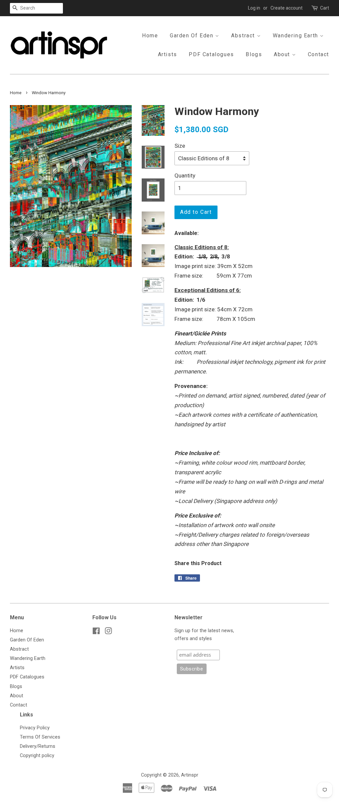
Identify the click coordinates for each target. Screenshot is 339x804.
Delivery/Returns (37, 746)
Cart (324, 8)
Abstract (244, 35)
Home (150, 35)
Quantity (184, 175)
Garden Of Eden (192, 35)
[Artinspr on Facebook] (96, 632)
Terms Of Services (40, 737)
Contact (318, 54)
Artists (167, 54)
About (283, 54)
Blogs (254, 54)
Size (179, 145)
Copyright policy (37, 755)
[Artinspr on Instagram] (108, 632)
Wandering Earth (296, 35)
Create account (286, 8)
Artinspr (189, 775)
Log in (254, 8)
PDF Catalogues (211, 54)
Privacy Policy (35, 728)
